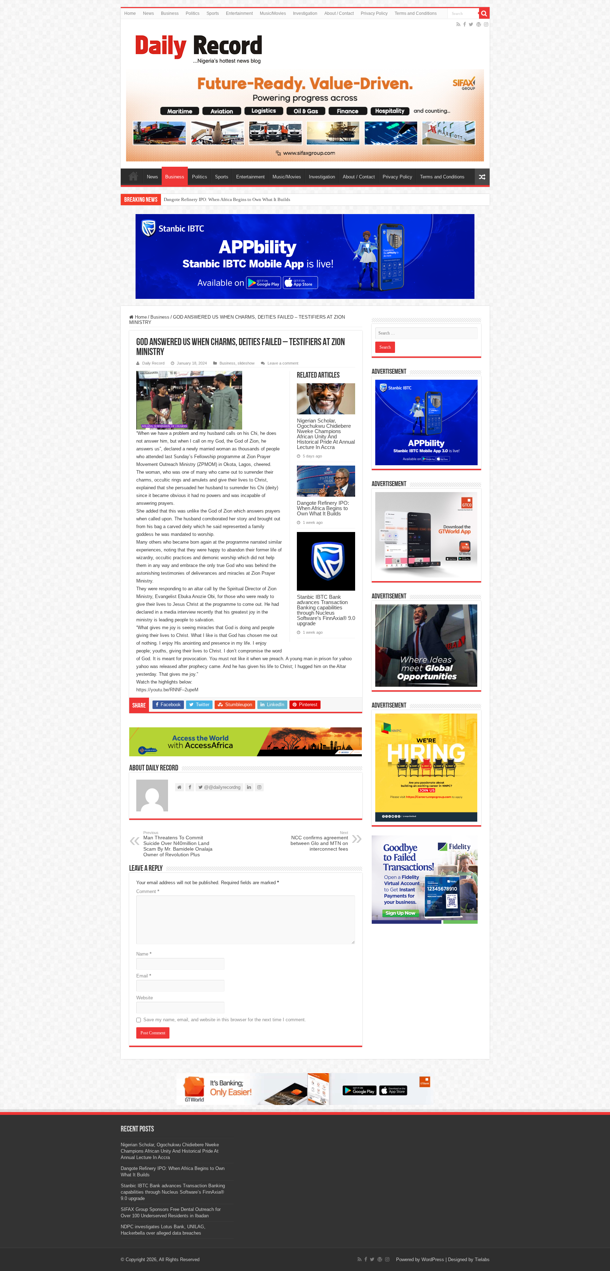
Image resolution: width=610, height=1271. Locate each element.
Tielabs (482, 1259)
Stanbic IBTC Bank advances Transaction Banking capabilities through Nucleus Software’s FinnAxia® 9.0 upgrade (274, 199)
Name (143, 954)
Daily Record (153, 363)
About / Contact (339, 13)
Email (143, 976)
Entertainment (239, 13)
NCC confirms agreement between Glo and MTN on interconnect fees (319, 841)
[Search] (484, 13)
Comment (147, 891)
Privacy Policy (374, 13)
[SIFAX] (305, 115)
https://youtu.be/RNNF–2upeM (167, 689)
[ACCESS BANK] (245, 741)
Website (144, 997)
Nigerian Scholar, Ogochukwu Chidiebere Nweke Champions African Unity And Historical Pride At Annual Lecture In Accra (326, 434)
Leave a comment (283, 363)
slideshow (246, 363)
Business (170, 13)
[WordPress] (479, 24)
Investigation (305, 13)
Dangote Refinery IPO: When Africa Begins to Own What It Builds (323, 508)
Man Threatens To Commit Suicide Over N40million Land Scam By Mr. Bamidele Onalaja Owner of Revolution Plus (178, 843)
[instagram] (486, 24)
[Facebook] (464, 24)
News (148, 13)
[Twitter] (471, 24)
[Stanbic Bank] (305, 256)
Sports (213, 13)
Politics (192, 13)
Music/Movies (273, 13)
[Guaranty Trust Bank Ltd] (305, 1088)
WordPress (432, 1259)
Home (130, 13)
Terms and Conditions (416, 13)
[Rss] (458, 24)
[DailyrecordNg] (196, 46)
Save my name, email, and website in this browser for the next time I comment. (224, 1019)
